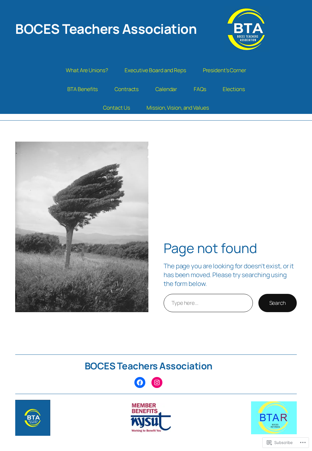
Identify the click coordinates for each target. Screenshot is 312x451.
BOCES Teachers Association (106, 28)
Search (277, 302)
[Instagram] (156, 382)
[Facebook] (139, 382)
